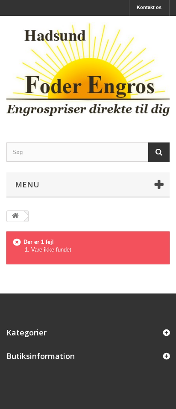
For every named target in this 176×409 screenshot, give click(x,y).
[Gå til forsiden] (15, 216)
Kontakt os (149, 7)
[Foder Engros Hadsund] (88, 71)
